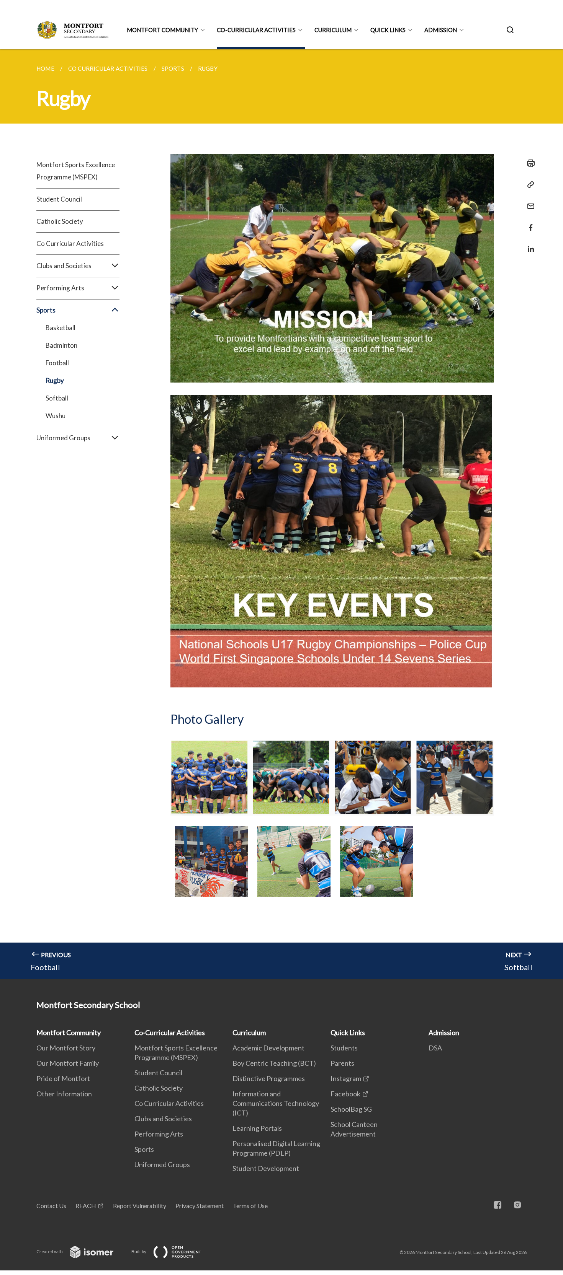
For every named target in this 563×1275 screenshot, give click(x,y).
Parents (342, 1063)
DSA (435, 1048)
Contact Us (51, 1205)
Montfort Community (162, 29)
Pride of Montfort (63, 1078)
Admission (440, 29)
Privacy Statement (199, 1205)
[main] (281, 514)
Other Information (64, 1093)
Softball (57, 398)
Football (57, 363)
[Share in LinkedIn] (528, 244)
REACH (85, 1205)
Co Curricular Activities (70, 243)
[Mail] (528, 201)
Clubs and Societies (163, 1118)
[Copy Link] (528, 185)
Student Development (265, 1168)
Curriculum (333, 29)
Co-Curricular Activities (256, 29)
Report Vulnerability (139, 1205)
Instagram (346, 1078)
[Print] (528, 163)
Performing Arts (158, 1134)
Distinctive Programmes (268, 1078)
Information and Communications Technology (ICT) (275, 1103)
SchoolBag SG (351, 1109)
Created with (50, 1251)
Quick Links (388, 29)
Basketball (60, 328)
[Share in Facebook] (528, 222)
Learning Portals (257, 1128)
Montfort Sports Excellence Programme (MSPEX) (75, 171)
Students (344, 1048)
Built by (139, 1251)
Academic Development (268, 1048)
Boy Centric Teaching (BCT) (274, 1063)
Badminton (61, 345)
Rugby (55, 380)
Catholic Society (59, 221)
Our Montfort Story (65, 1048)
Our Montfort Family (67, 1063)
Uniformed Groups (162, 1164)
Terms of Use (250, 1205)
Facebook (345, 1093)
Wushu (55, 416)
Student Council (59, 199)
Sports (144, 1149)
